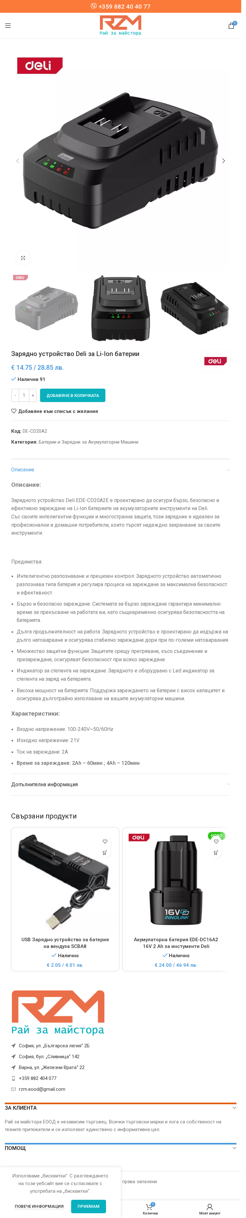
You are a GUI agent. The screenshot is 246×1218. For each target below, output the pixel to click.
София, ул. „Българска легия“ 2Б (54, 1046)
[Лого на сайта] (121, 25)
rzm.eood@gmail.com (42, 1089)
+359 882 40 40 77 (125, 6)
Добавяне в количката (72, 395)
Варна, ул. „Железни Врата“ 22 (52, 1067)
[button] (17, 160)
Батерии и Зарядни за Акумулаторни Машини (88, 442)
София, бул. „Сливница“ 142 (49, 1056)
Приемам (89, 1206)
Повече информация (40, 1206)
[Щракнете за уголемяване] (23, 258)
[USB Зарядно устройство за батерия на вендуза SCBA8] (65, 882)
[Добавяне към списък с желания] (105, 841)
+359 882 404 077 (37, 1078)
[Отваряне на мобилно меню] (8, 25)
